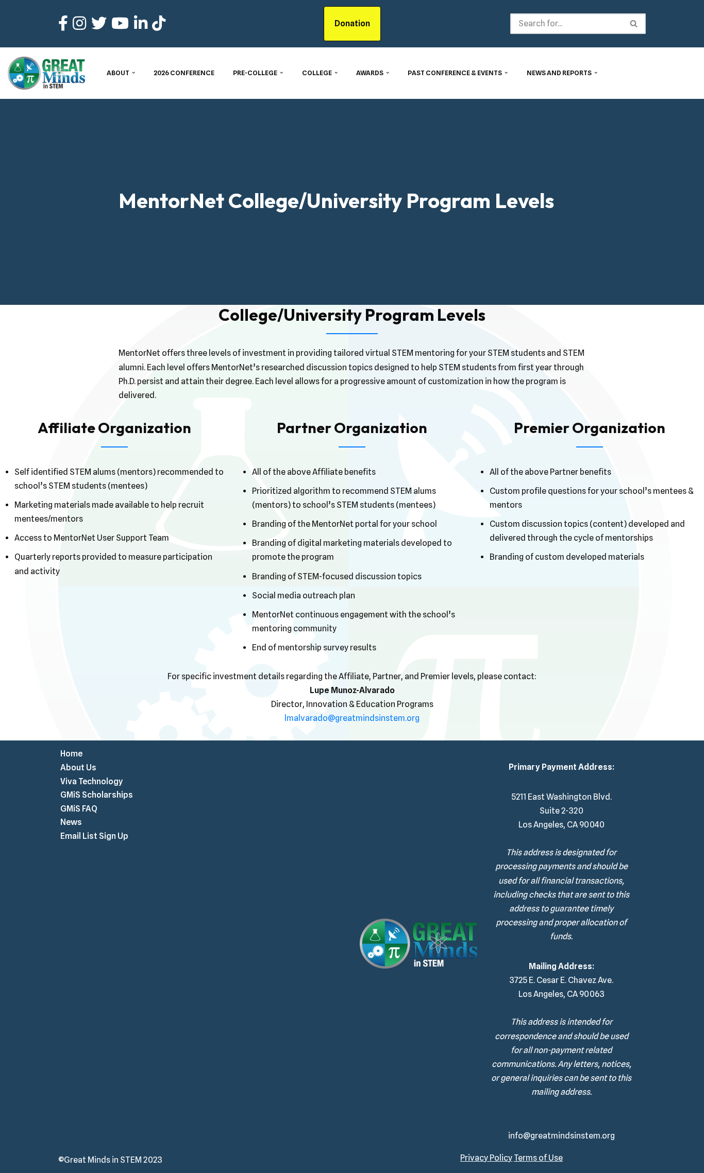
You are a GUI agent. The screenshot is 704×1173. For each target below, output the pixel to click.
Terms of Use (538, 1158)
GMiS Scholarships (96, 795)
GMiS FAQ (78, 809)
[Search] (634, 23)
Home (71, 753)
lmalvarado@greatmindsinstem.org (352, 718)
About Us (78, 767)
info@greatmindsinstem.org (561, 1136)
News (71, 822)
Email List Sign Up (94, 836)
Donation (352, 23)
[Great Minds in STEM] (46, 73)
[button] (133, 72)
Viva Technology (91, 781)
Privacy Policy (486, 1158)
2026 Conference (184, 73)
